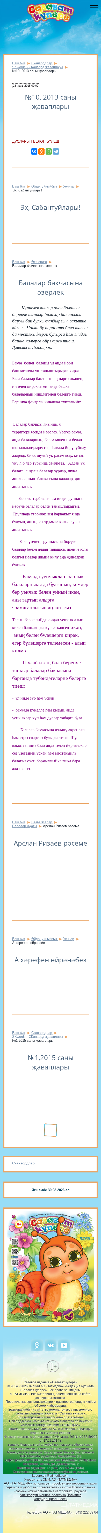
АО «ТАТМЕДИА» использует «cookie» (34, 1483)
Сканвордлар (23, 1163)
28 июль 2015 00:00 (25, 85)
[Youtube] (64, 1350)
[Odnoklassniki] (37, 1350)
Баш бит (18, 63)
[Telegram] (56, 151)
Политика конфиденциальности (57, 1497)
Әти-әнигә (39, 262)
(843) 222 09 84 (86, 1512)
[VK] (50, 1350)
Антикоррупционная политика (43, 1495)
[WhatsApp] (49, 151)
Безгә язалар (42, 822)
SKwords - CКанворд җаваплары (37, 67)
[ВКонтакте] (34, 151)
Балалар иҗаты (24, 826)
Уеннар (68, 186)
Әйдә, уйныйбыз (44, 186)
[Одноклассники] (41, 151)
